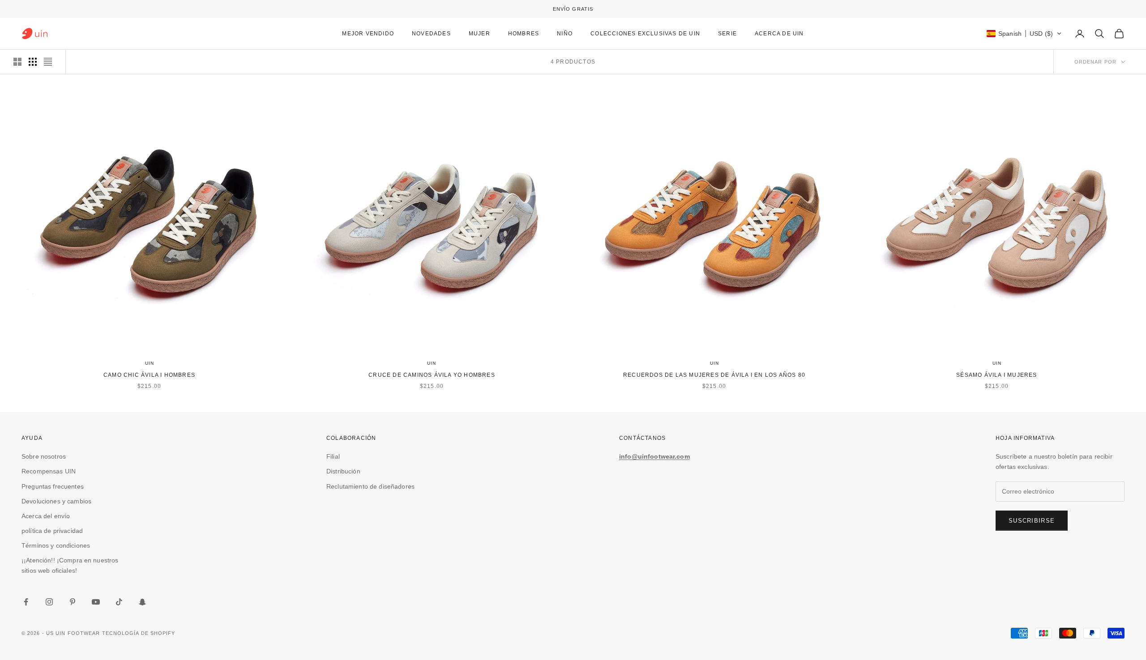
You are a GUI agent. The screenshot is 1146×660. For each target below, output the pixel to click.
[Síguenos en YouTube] (95, 601)
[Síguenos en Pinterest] (72, 601)
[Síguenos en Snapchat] (142, 601)
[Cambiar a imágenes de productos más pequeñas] (33, 62)
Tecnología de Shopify (138, 633)
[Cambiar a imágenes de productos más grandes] (17, 62)
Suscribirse (1032, 520)
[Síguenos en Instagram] (49, 601)
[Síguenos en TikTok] (119, 601)
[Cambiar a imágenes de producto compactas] (48, 62)
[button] (1024, 33)
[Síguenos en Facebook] (25, 601)
